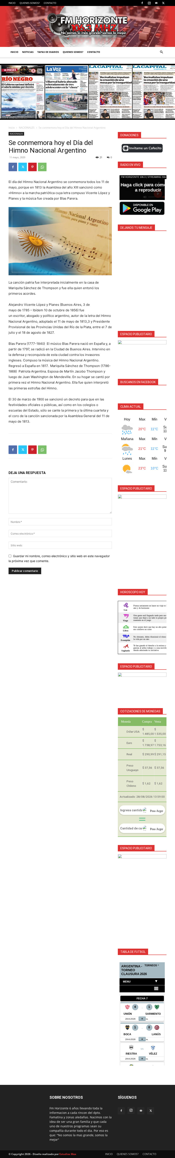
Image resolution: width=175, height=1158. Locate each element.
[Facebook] (142, 3)
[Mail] (156, 3)
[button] (161, 52)
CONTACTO (50, 2)
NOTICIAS (28, 52)
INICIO (12, 2)
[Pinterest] (32, 167)
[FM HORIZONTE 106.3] (87, 26)
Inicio (12, 127)
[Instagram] (149, 3)
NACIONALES (27, 127)
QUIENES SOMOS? (30, 2)
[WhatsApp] (42, 167)
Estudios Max (67, 1154)
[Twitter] (163, 3)
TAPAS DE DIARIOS (48, 52)
